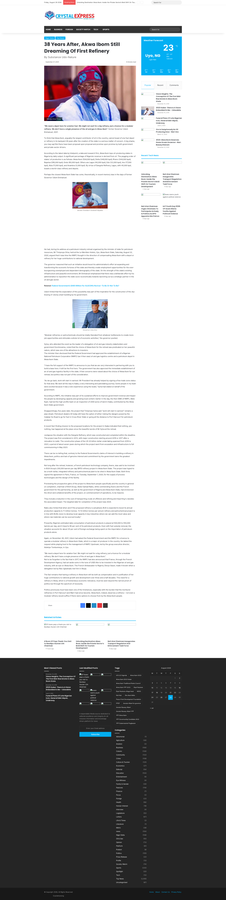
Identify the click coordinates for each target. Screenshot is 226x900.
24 (152, 697)
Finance (119, 791)
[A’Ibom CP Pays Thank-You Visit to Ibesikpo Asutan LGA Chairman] (58, 631)
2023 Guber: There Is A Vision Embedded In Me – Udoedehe (168, 108)
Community (120, 755)
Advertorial (120, 737)
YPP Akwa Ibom (121, 715)
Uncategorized (121, 882)
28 (171, 697)
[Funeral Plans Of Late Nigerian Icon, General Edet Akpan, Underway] (147, 121)
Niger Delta (49, 38)
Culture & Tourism (123, 762)
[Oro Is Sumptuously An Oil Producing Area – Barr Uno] (147, 132)
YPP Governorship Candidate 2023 (127, 719)
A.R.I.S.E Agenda (121, 675)
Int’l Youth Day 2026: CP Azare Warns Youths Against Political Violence (171, 210)
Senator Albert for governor (132, 703)
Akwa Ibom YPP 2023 (123, 687)
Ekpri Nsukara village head (125, 691)
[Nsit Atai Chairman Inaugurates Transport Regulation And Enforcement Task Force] (122, 631)
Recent (160, 85)
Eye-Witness (121, 780)
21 (170, 692)
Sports (106, 29)
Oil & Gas (119, 839)
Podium (119, 850)
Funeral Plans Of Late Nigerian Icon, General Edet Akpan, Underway (169, 120)
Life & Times (121, 820)
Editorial (119, 769)
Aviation (119, 744)
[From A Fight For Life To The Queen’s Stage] (106, 692)
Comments (174, 85)
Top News (60, 38)
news (118, 831)
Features (119, 788)
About (157, 892)
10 (152, 688)
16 (179, 688)
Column (119, 751)
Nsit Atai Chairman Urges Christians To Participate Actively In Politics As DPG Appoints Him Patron (150, 211)
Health (118, 802)
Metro (118, 828)
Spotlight (119, 871)
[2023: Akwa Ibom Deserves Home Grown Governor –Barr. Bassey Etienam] (147, 143)
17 (152, 692)
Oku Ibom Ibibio (130, 695)
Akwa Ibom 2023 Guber (124, 679)
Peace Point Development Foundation (128, 699)
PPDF (118, 703)
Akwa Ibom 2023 (135, 675)
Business (58, 29)
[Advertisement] (90, 230)
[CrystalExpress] (69, 15)
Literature (120, 824)
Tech (95, 29)
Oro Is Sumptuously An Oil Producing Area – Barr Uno (167, 130)
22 (175, 692)
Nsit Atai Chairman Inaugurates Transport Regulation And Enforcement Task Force (107, 2)
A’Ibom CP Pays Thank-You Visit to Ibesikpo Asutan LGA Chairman (57, 643)
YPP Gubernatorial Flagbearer (126, 723)
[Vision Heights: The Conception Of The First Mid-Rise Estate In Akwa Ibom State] (147, 97)
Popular (148, 85)
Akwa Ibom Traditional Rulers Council (128, 683)
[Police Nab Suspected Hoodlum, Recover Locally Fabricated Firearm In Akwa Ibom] (106, 705)
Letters (119, 817)
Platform (119, 846)
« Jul (151, 708)
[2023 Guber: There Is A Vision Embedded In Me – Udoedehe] (147, 110)
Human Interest (122, 806)
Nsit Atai (119, 695)
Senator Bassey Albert (123, 707)
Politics (119, 853)
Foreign (69, 29)
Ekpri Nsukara (138, 687)
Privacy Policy (176, 892)
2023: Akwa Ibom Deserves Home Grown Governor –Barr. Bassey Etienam (168, 142)
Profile (118, 860)
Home (48, 29)
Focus (118, 795)
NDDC (139, 691)
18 (157, 692)
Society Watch (83, 29)
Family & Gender (122, 784)
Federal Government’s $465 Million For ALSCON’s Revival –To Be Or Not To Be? (85, 286)
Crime (118, 758)
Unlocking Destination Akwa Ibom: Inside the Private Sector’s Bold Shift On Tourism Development (90, 644)
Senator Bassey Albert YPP (125, 711)
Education (120, 773)
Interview (119, 809)
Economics (120, 766)
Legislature (120, 813)
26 (161, 697)
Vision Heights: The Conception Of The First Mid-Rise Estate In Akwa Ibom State (168, 97)
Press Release (121, 857)
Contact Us (165, 892)
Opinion (119, 842)
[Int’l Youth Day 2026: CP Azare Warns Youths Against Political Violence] (172, 198)
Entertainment (121, 777)
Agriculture (120, 740)
